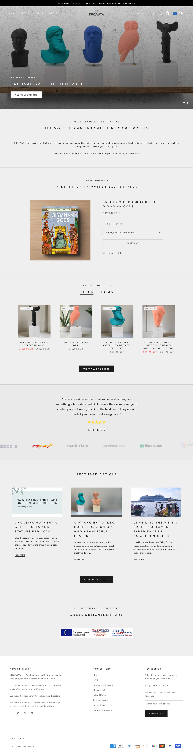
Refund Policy (99, 695)
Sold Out (133, 243)
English (140, 13)
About (53, 13)
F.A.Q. (95, 680)
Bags (11, 13)
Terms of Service (100, 700)
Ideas (39, 13)
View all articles (96, 580)
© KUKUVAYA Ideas (23, 746)
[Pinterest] (121, 224)
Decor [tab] (87, 292)
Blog (95, 675)
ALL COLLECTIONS (26, 95)
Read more (20, 554)
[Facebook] (113, 224)
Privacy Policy (99, 705)
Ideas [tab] (107, 292)
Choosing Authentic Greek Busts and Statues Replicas (36, 527)
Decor (25, 13)
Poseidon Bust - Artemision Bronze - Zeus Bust (117, 345)
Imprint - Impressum (102, 710)
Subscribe (156, 713)
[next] (183, 326)
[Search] (160, 13)
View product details (112, 253)
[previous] (9, 326)
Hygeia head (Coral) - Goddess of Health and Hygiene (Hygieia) (158, 345)
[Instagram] (25, 712)
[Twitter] (117, 224)
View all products (96, 369)
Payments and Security (103, 685)
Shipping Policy (100, 690)
